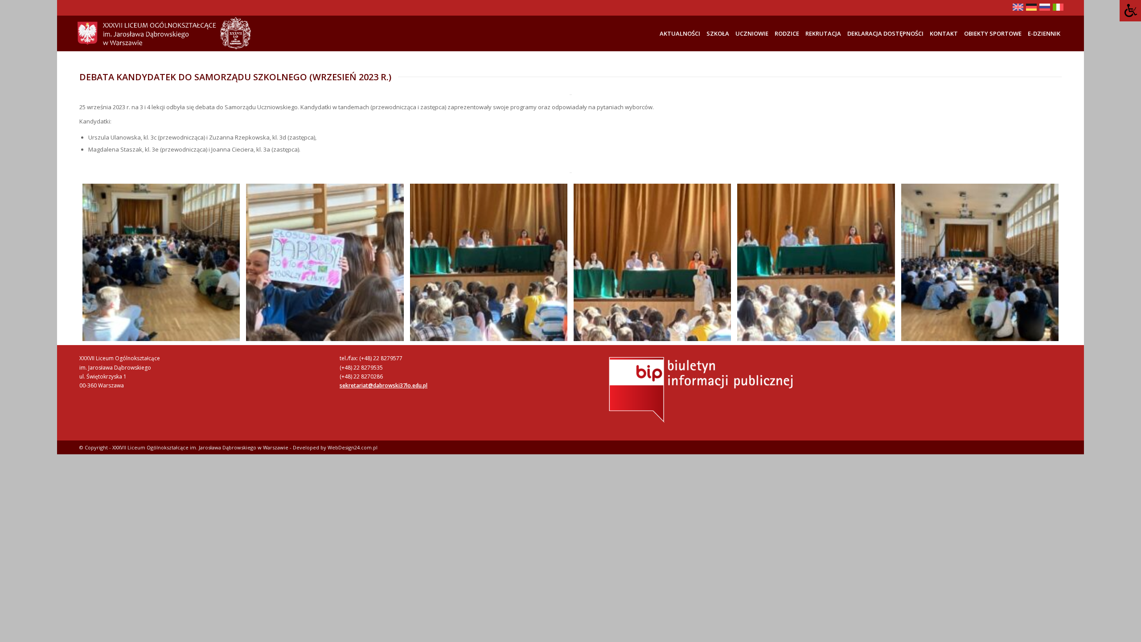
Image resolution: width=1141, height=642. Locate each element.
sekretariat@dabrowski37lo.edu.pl (383, 385)
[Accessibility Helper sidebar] (1130, 10)
